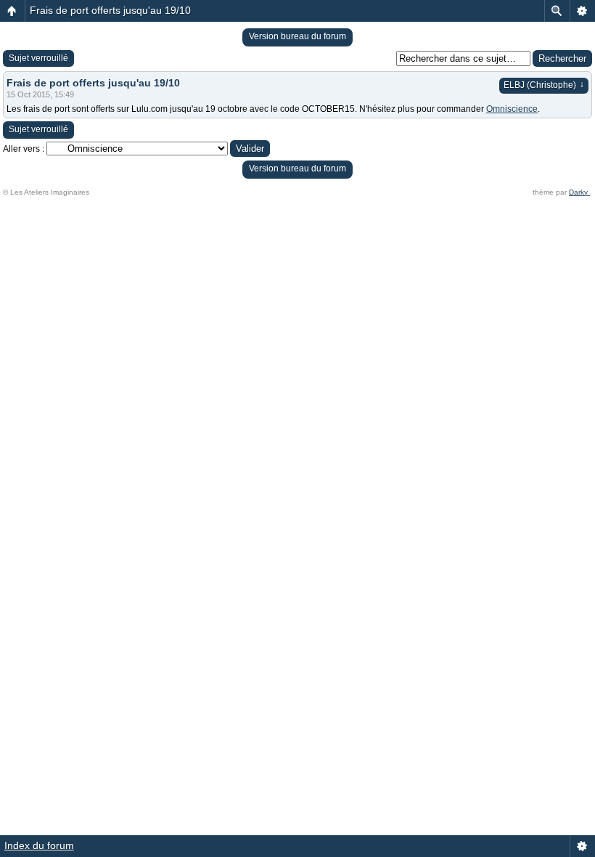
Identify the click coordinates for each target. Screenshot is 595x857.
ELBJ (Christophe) (544, 85)
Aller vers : (23, 149)
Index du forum (39, 845)
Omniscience (512, 109)
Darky (579, 192)
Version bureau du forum (297, 36)
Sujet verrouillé (38, 58)
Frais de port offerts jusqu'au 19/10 (110, 10)
